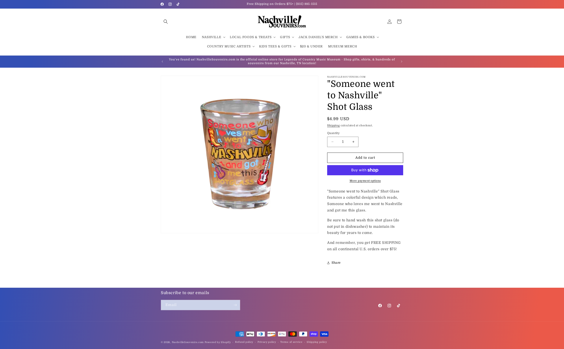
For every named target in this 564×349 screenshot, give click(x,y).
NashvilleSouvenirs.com (188, 342)
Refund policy (244, 342)
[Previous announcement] (162, 61)
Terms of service (291, 342)
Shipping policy (317, 342)
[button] (166, 21)
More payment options (365, 180)
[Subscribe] (235, 305)
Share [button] (336, 262)
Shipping (333, 125)
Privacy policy (267, 342)
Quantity (333, 133)
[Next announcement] (401, 61)
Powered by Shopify (218, 342)
